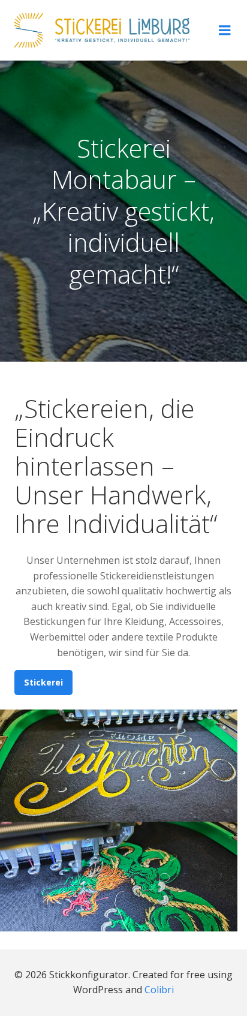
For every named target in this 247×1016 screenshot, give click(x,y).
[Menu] (225, 30)
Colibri (159, 989)
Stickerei (43, 682)
